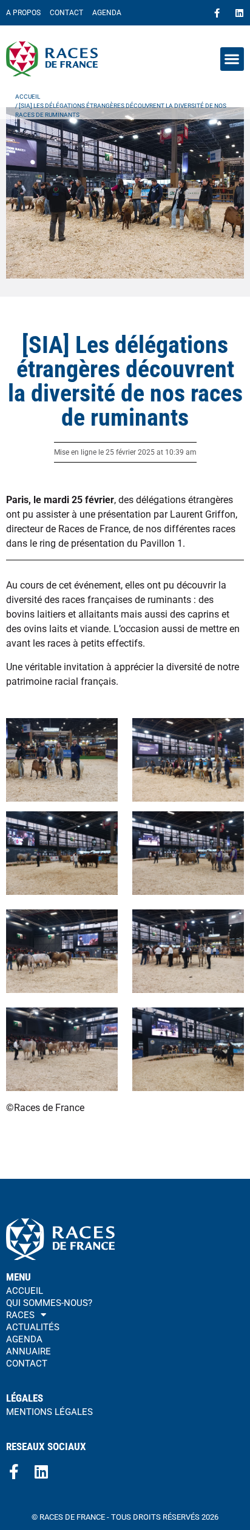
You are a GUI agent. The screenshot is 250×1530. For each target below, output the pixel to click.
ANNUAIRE (28, 1351)
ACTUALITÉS (32, 1327)
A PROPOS (23, 12)
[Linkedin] (239, 13)
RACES (20, 1315)
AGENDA (106, 12)
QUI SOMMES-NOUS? (49, 1303)
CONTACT (66, 12)
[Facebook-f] (216, 13)
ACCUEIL (24, 1290)
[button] (232, 59)
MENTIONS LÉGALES (49, 1411)
